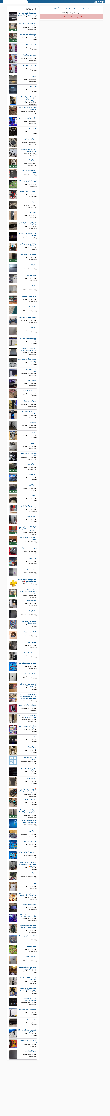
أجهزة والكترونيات (64, 8)
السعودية (84, 8)
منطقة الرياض (77, 8)
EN (1, 2)
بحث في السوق (20, 1)
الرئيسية (89, 8)
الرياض (71, 8)
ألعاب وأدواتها (55, 8)
